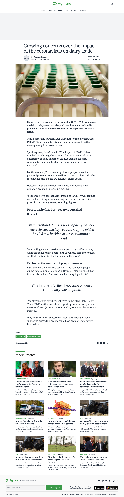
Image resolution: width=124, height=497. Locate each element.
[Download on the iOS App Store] (99, 488)
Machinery (74, 10)
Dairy (50, 10)
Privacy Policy (89, 494)
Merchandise (112, 494)
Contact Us (65, 494)
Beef (54, 10)
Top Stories (42, 10)
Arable (60, 10)
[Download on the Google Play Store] (112, 488)
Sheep (67, 10)
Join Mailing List (54, 487)
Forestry (83, 10)
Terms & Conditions (76, 494)
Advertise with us (100, 494)
